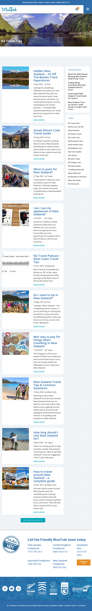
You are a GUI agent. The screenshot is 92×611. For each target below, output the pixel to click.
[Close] (76, 209)
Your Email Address (25, 242)
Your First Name (24, 231)
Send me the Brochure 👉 (46, 255)
